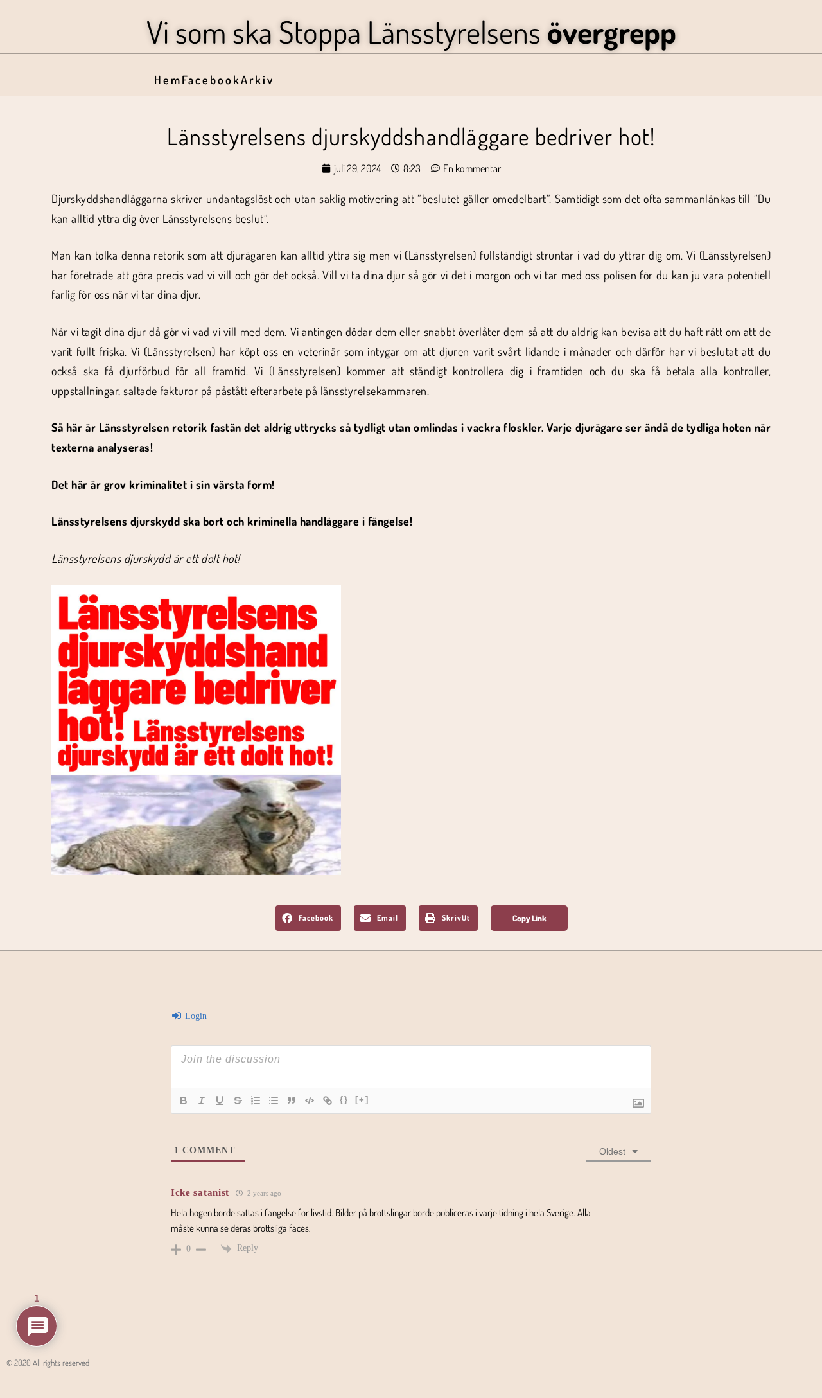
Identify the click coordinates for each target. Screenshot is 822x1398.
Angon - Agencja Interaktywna (35, 1382)
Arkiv (257, 80)
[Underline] (220, 1100)
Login (194, 1016)
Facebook (211, 80)
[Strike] (238, 1100)
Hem (168, 80)
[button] (308, 918)
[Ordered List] (256, 1100)
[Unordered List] (274, 1100)
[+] (362, 1099)
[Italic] (202, 1100)
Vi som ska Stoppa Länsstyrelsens (411, 31)
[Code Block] (310, 1100)
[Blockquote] (292, 1100)
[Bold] (184, 1100)
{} (344, 1099)
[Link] (328, 1100)
